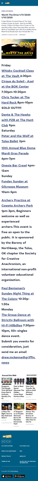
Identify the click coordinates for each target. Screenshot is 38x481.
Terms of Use (5, 461)
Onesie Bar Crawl (14, 165)
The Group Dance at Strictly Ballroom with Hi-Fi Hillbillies (17, 320)
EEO (21, 451)
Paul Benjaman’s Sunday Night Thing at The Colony (17, 293)
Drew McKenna (7, 11)
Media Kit (23, 456)
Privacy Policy (6, 456)
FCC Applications (7, 445)
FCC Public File (24, 445)
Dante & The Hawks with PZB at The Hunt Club (17, 119)
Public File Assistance (8, 451)
